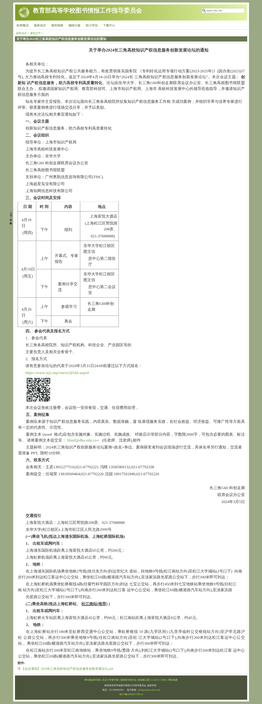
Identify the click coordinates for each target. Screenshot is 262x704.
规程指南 (57, 25)
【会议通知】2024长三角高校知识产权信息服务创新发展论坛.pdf (67, 669)
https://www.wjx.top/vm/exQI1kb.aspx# (57, 372)
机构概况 (23, 25)
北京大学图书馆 (110, 680)
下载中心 (109, 25)
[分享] (12, 215)
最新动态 (40, 25)
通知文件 (35, 33)
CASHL (163, 680)
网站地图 (173, 680)
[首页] (24, 17)
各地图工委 (144, 680)
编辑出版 (74, 25)
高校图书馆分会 (128, 680)
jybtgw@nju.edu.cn (148, 690)
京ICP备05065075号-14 (131, 694)
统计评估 (92, 25)
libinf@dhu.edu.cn (82, 440)
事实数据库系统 (92, 680)
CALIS (154, 680)
